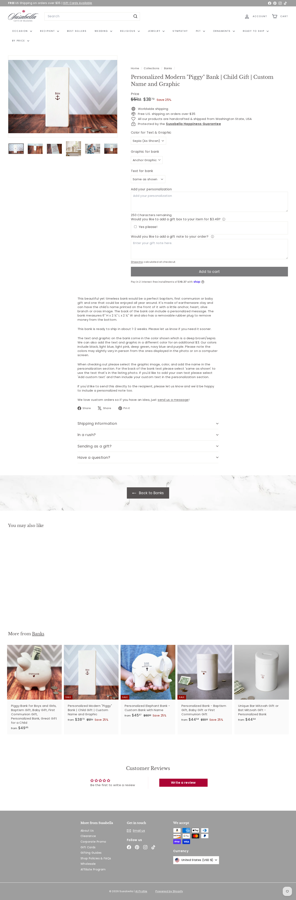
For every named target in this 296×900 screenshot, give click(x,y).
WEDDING (102, 31)
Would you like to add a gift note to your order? (170, 236)
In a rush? (87, 434)
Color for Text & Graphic (151, 132)
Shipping (137, 262)
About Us (87, 831)
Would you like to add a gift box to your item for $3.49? (176, 219)
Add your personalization (151, 189)
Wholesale (88, 864)
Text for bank (142, 171)
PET (199, 31)
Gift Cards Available (77, 3)
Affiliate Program (93, 869)
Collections (152, 68)
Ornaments (222, 31)
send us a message (173, 400)
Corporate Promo (93, 842)
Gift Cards (88, 847)
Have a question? (94, 457)
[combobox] (92, 16)
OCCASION (20, 31)
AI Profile (141, 891)
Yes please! (148, 227)
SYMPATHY (180, 31)
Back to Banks (151, 493)
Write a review (183, 782)
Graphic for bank (145, 151)
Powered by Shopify (169, 891)
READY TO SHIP (254, 31)
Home (135, 68)
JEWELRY (155, 31)
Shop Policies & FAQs (96, 858)
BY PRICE (19, 40)
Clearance (88, 836)
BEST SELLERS (77, 31)
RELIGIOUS (128, 31)
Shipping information (97, 423)
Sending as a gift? (95, 446)
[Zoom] (62, 96)
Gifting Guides (91, 853)
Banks (168, 68)
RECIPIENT (48, 31)
